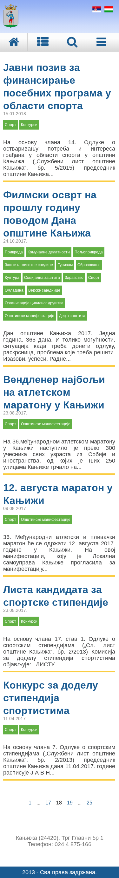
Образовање (89, 265)
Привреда (14, 252)
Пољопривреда (89, 252)
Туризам (65, 265)
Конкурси (29, 125)
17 (48, 802)
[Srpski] (96, 10)
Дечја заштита (72, 316)
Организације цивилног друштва (34, 303)
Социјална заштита (42, 277)
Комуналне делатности (49, 252)
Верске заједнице (44, 290)
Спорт (10, 125)
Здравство (74, 277)
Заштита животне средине (29, 265)
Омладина (14, 290)
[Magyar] (108, 10)
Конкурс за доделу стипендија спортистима (50, 697)
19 (69, 802)
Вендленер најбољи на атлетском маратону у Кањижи (54, 392)
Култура (12, 277)
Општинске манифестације (29, 316)
